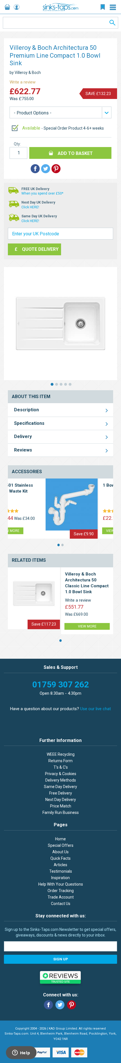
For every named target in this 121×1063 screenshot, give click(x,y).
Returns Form (60, 761)
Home (60, 839)
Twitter (59, 1004)
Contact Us (60, 903)
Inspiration (60, 877)
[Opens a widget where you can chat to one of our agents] (21, 1053)
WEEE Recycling (61, 754)
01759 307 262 (60, 684)
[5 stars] (76, 511)
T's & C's (60, 767)
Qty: (17, 144)
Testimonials (60, 871)
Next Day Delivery (60, 799)
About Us (60, 852)
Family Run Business (60, 812)
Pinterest (71, 1004)
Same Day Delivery (60, 786)
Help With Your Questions (60, 884)
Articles (60, 865)
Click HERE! (30, 207)
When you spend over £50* (42, 193)
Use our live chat (95, 708)
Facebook (48, 1004)
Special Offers (60, 845)
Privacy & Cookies (60, 773)
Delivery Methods (60, 780)
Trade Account (61, 897)
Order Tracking (61, 890)
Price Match (60, 806)
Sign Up (60, 959)
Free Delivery (60, 793)
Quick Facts (60, 858)
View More (77, 531)
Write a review (22, 82)
